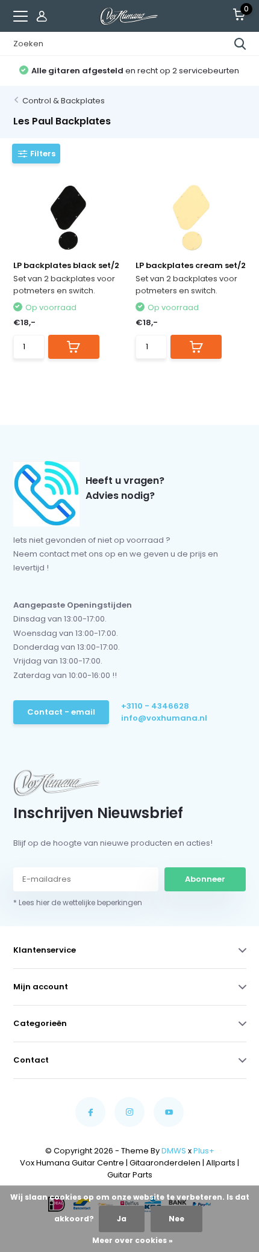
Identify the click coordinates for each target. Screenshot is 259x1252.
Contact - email (61, 712)
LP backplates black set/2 (66, 265)
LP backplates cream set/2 (191, 265)
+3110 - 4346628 (155, 706)
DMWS (173, 1150)
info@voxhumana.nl (164, 718)
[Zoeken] (240, 44)
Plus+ (203, 1150)
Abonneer (205, 879)
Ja (121, 1219)
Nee (176, 1219)
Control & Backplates (63, 100)
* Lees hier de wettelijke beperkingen (77, 902)
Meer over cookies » (132, 1240)
